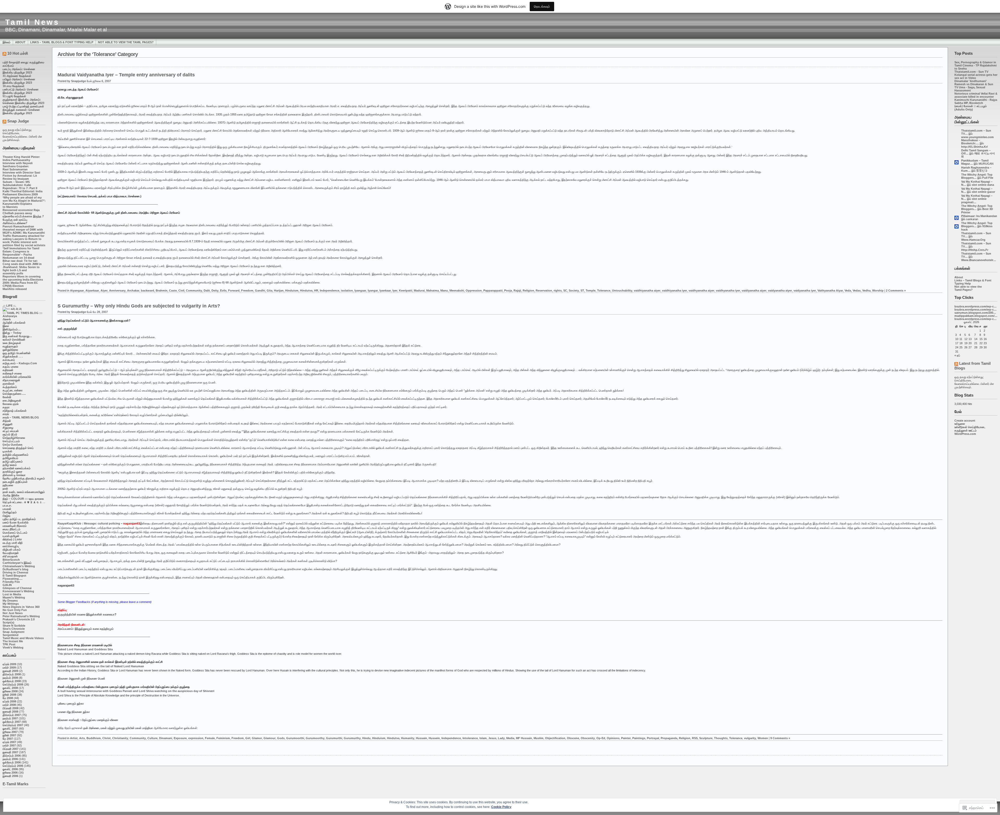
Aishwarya (10, 316)
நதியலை (8, 485)
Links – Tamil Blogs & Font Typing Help (61, 42)
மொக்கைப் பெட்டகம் (15, 532)
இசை (6, 326)
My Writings (11, 603)
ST (582, 290)
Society (574, 290)
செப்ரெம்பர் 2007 (13, 725)
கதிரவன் (8, 370)
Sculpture (705, 738)
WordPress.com (965, 433)
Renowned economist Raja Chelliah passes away (21, 211)
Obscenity (588, 738)
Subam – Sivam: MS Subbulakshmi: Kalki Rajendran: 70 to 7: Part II (20, 185)
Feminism (223, 738)
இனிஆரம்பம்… (12, 329)
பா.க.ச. (7, 505)
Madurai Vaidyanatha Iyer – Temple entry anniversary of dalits (126, 74)
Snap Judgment (13, 631)
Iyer (394, 290)
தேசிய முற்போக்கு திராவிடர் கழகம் (24, 478)
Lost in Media (12, 594)
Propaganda (669, 738)
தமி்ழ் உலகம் (10, 464)
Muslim (538, 738)
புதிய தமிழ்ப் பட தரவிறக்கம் (19, 519)
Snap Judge (18, 121)
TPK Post (9, 644)
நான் (5, 488)
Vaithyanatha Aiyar (830, 290)
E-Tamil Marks (15, 784)
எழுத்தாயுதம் (10, 346)
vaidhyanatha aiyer (701, 290)
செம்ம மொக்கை (13, 444)
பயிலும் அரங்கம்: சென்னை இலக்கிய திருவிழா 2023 (19, 81)
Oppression (474, 290)
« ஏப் (957, 355)
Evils (223, 290)
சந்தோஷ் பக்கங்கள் (15, 410)
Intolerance (470, 738)
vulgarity (750, 738)
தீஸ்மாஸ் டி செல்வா (14, 475)
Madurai (419, 290)
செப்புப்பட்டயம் (11, 441)
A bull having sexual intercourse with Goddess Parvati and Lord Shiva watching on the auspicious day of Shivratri (136, 691)
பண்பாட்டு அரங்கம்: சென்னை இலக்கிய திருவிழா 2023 (21, 91)
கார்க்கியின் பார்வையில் (17, 376)
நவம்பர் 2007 (10, 718)
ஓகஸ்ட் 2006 (10, 769)
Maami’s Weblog (14, 597)
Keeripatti (405, 290)
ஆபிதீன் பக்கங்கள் (14, 322)
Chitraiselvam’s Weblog (19, 566)
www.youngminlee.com (977, 137)
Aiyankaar (92, 290)
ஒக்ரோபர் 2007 (12, 721)
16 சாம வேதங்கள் (13, 86)
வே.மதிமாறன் (11, 552)
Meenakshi (456, 290)
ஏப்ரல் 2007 (9, 742)
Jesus (492, 738)
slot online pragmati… (973, 200)
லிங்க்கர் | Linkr (12, 539)
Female (210, 738)
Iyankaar (385, 290)
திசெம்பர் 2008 (12, 674)
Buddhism (93, 738)
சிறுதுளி (7, 424)
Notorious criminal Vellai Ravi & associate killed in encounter (975, 95)
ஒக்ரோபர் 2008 (12, 681)
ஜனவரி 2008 (10, 711)
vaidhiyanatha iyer (674, 290)
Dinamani (165, 738)
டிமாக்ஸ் (7, 451)
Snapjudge (78, 81)
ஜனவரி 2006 (10, 775)
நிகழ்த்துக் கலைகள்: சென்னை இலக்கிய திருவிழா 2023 (21, 111)
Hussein (434, 738)
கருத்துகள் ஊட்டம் (965, 430)
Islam (483, 738)
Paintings (638, 738)
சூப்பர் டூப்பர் (10, 434)
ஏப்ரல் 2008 (9, 701)
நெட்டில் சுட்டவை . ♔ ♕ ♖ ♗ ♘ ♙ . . (24, 502)
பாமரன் (7, 508)
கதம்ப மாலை (10, 366)
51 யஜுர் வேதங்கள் (14, 96)
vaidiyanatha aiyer (754, 290)
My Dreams (10, 600)
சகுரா (6, 407)
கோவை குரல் (10, 403)
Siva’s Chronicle (14, 628)
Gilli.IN (7, 584)
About (20, 42)
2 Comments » (896, 290)
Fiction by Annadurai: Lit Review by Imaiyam (20, 177)
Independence (329, 290)
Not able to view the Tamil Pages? (126, 42)
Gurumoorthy (315, 738)
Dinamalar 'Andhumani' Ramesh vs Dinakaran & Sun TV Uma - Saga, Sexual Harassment (973, 85)
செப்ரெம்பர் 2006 (13, 765)
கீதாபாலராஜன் (11, 380)
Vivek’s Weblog (13, 647)
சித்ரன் (7, 420)
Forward (234, 290)
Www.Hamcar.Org (973, 239)
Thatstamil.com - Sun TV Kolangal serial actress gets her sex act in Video (975, 74)
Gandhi (260, 290)
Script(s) (8, 622)
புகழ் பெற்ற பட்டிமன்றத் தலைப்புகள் (23, 106)
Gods (281, 738)
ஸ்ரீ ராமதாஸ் (10, 556)
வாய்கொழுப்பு (11, 546)
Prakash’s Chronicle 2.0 (19, 619)
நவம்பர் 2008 (10, 677)
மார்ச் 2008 (9, 704)
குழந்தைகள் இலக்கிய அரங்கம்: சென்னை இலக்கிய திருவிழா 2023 (23, 101)
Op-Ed (600, 738)
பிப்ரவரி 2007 (10, 748)
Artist (74, 738)
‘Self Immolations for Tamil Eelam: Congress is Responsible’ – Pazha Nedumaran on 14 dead (21, 253)
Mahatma (432, 290)
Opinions (613, 738)
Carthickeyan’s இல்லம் (17, 562)
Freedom (247, 290)
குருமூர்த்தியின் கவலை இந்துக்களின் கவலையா (86, 614)
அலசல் (7, 319)
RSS (695, 738)
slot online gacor (983, 191)
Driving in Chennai (15, 572)
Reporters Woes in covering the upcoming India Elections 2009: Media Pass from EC (23, 279)
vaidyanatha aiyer (780, 290)
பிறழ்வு (6, 515)
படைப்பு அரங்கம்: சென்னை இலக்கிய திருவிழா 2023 (19, 70)
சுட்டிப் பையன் (11, 431)
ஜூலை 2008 (10, 691)
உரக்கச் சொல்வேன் (14, 339)
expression (195, 738)
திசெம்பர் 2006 (12, 755)
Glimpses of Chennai (17, 588)
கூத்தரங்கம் (10, 386)
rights (558, 290)
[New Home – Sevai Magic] (12, 308)
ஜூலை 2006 (10, 772)
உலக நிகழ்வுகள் (12, 342)
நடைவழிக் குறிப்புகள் (15, 481)
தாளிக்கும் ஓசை (12, 471)
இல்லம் (6, 42)
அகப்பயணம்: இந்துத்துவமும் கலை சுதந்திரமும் (86, 628)
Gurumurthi (334, 738)
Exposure (180, 738)
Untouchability (622, 290)
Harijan (279, 290)
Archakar (133, 290)
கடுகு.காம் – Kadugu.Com (20, 363)
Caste (173, 290)
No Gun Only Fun (15, 610)
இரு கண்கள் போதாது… (17, 336)
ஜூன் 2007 (9, 735)
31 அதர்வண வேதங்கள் (17, 75)
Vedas (857, 290)
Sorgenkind (10, 635)
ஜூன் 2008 (9, 694)
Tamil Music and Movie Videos (23, 638)
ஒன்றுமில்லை (10, 349)
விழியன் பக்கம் (12, 549)
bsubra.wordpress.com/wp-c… (975, 306)
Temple (591, 290)
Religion (528, 290)
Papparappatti (493, 290)
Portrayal (653, 738)
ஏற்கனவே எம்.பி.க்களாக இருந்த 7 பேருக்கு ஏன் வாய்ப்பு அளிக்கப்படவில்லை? (23, 220)
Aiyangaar (77, 290)
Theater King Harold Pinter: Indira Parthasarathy (21, 158)
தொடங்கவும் (542, 6)
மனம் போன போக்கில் (15, 522)
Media (510, 738)
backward (147, 290)
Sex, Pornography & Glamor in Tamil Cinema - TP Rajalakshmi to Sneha (975, 65)
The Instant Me (13, 641)
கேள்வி (7, 397)
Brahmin (161, 290)
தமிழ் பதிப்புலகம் (13, 461)
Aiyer (104, 290)
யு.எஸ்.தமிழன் (11, 536)
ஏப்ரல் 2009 (9, 664)
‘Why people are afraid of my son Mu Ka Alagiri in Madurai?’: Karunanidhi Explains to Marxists (24, 202)
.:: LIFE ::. (9, 305)
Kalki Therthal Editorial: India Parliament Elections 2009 (22, 193)
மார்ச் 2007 (9, 745)
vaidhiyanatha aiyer (647, 290)
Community (194, 290)
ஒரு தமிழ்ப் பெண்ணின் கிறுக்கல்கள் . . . (16, 354)
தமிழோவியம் (10, 458)
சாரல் (6, 414)
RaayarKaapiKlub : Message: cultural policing (89, 523)
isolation (347, 290)
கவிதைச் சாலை (12, 373)
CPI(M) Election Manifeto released (15, 287)
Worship (878, 290)
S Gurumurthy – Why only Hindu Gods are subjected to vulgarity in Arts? (139, 305)
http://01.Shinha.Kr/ (974, 146)
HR (316, 290)
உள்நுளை (959, 423)
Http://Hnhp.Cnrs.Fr (974, 249)
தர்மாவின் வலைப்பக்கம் (16, 468)
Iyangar (373, 290)
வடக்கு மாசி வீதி (13, 542)
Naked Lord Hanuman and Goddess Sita (85, 649)
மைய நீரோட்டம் (11, 529)
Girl (247, 738)
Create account (964, 420)
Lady (501, 738)
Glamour (270, 738)
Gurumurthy (352, 738)
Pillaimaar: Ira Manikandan (979, 216)
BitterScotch (11, 559)
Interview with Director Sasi (21, 172)
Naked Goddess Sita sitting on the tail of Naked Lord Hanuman (101, 666)
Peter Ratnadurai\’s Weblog (21, 616)
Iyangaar (360, 290)
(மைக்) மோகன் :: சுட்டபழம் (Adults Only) (970, 107)
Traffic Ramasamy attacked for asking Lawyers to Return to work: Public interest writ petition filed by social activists (24, 240)
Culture (152, 738)
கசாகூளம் (9, 359)
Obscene (573, 738)
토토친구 (982, 170)
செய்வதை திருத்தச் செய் (18, 447)
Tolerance (603, 290)
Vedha (866, 290)
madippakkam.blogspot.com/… (975, 315)
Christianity (120, 738)
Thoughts (721, 738)
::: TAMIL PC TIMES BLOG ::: (22, 312)
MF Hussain (524, 738)
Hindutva (306, 290)
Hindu (366, 738)
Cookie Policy (501, 807)
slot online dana (983, 184)
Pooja (508, 290)
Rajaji (517, 290)
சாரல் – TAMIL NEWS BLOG (21, 417)
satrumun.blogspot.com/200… (975, 312)
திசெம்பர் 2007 (12, 715)
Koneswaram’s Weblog (18, 591)
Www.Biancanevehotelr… (978, 260)
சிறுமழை (8, 427)
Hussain (421, 738)
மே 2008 (8, 698)
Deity (214, 290)
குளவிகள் (9, 383)
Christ (106, 738)
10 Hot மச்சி (17, 53)
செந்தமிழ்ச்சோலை (14, 437)
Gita (269, 290)
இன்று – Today (12, 332)
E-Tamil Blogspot (14, 575)
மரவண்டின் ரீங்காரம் (15, 525)
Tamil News (32, 22)
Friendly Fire (11, 581)
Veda (848, 290)
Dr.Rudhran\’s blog (15, 569)
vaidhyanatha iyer (728, 290)
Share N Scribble (14, 625)
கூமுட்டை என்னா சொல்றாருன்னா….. (14, 392)
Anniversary (117, 290)
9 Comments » (780, 738)
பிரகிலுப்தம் (10, 512)
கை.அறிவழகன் (12, 400)
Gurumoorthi (295, 738)
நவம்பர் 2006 (10, 759)
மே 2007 (8, 738)
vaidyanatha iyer (804, 290)
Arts (82, 738)
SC (565, 290)
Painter (626, 738)
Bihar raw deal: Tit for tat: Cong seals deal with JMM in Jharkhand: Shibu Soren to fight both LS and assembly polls (22, 267)
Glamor (257, 738)
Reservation (544, 290)
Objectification (555, 738)
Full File (987, 177)
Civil (181, 290)
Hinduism (291, 290)
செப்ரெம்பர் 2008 (13, 684)
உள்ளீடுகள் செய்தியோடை (969, 427)
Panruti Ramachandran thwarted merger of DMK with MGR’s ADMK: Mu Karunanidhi (24, 229)
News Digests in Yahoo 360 (21, 606)
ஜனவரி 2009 (10, 670)
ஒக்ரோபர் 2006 (12, 762)
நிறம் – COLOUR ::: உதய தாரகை (23, 498)
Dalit (207, 290)
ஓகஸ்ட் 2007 (10, 728)
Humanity (407, 738)
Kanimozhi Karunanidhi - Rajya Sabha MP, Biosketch (975, 101)
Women (763, 738)
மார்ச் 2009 (9, 667)
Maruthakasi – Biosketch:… (970, 142)
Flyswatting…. (12, 578)
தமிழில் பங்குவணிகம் (15, 454)
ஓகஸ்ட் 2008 (10, 687)
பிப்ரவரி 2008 (10, 708)
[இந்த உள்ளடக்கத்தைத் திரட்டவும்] (4, 54)
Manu (444, 290)
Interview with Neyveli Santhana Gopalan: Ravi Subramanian (18, 166)
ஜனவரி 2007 (10, 752)
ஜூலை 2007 (10, 731)
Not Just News (13, 613)
